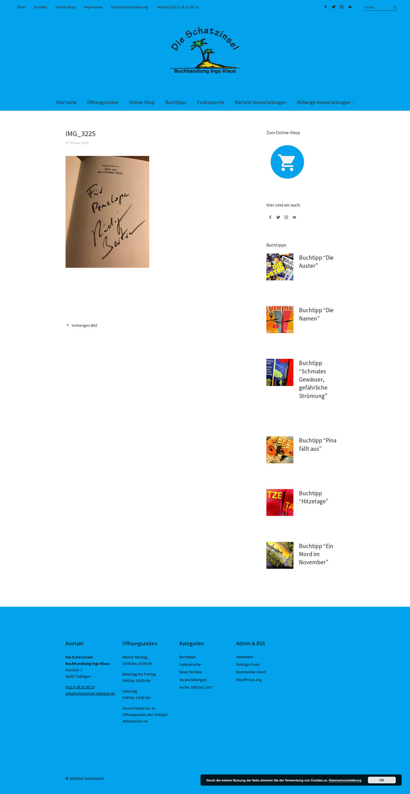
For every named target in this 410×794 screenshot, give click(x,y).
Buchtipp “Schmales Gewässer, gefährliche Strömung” (313, 379)
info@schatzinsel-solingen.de (90, 693)
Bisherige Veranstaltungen (323, 102)
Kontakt (40, 7)
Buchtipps (175, 102)
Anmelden (244, 656)
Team (21, 7)
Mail (350, 7)
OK (381, 780)
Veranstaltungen (193, 679)
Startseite (66, 102)
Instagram (341, 7)
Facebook (325, 7)
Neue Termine (190, 671)
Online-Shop (66, 7)
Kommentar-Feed (251, 671)
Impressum (93, 7)
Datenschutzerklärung (129, 7)
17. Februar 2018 (77, 143)
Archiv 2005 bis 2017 (196, 687)
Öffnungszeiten (102, 102)
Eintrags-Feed (248, 664)
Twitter (333, 7)
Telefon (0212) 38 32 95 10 (177, 7)
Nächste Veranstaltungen (260, 102)
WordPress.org (249, 679)
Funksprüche (210, 102)
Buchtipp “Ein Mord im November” (316, 554)
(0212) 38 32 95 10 (80, 686)
